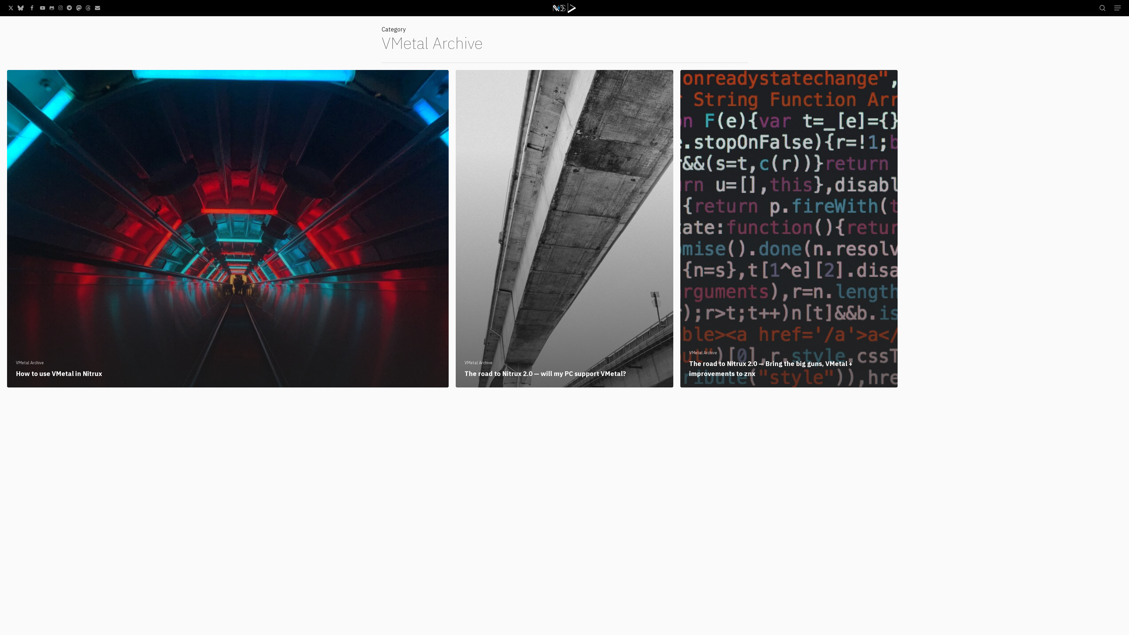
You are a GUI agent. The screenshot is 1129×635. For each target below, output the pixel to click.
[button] (1117, 8)
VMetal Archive (30, 362)
